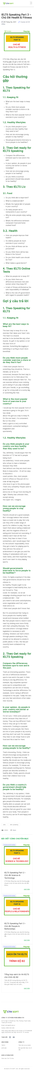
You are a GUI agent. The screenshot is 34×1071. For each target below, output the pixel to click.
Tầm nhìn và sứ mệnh (24, 1045)
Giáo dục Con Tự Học (7, 1058)
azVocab (4, 1048)
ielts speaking (14, 824)
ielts (4, 824)
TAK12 (3, 1045)
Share (14, 830)
